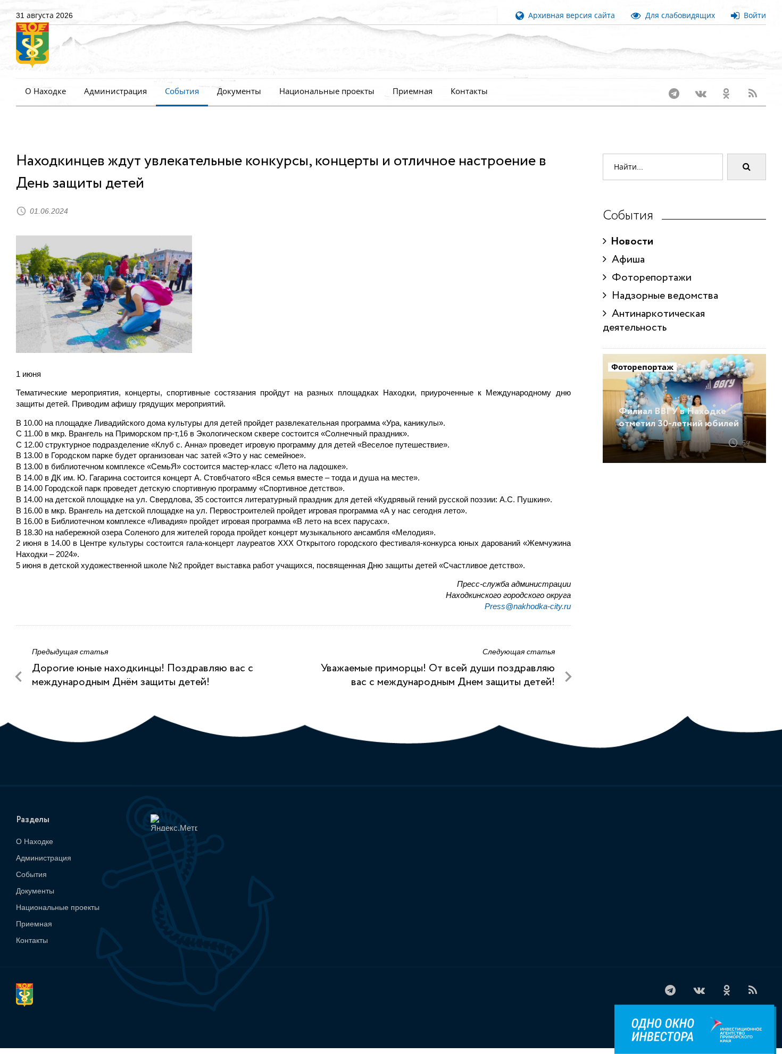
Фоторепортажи (649, 264)
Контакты (469, 91)
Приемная (412, 91)
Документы (239, 91)
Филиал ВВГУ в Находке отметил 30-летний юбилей (679, 404)
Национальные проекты (327, 91)
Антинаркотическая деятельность (654, 307)
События (182, 91)
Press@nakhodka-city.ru (528, 592)
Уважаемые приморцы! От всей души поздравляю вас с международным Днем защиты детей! (438, 661)
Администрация (115, 91)
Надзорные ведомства (662, 282)
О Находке (45, 91)
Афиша (625, 246)
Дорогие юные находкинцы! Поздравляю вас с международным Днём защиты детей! (142, 661)
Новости (629, 227)
